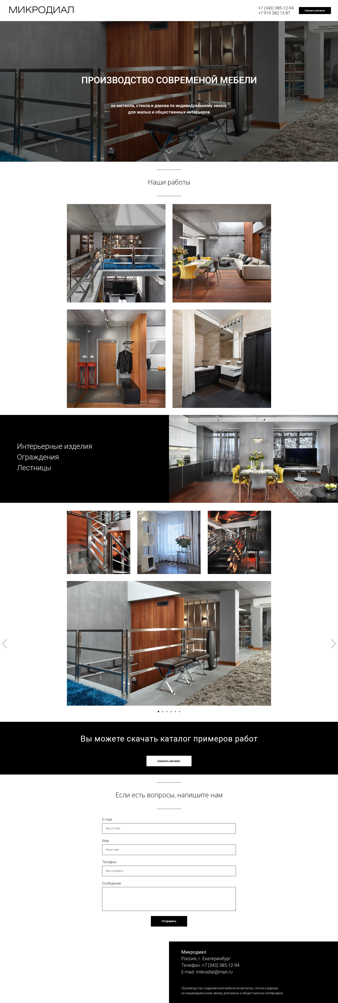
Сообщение (111, 883)
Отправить (169, 921)
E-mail (107, 819)
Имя (105, 841)
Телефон (109, 862)
